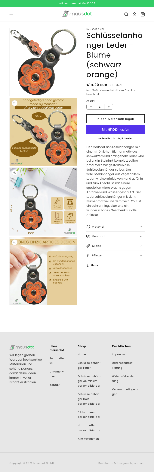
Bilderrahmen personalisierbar (89, 414)
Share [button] (94, 265)
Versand (105, 90)
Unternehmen (57, 374)
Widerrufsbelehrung (123, 378)
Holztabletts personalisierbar (89, 427)
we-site (139, 463)
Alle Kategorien (88, 439)
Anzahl (90, 101)
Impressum (119, 354)
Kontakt (55, 385)
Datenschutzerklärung (123, 365)
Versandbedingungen (125, 392)
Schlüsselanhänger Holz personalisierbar (89, 398)
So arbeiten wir (57, 360)
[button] (11, 14)
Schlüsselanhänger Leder (89, 365)
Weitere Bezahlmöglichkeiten (115, 138)
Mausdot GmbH (43, 463)
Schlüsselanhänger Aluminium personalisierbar (89, 381)
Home (82, 354)
